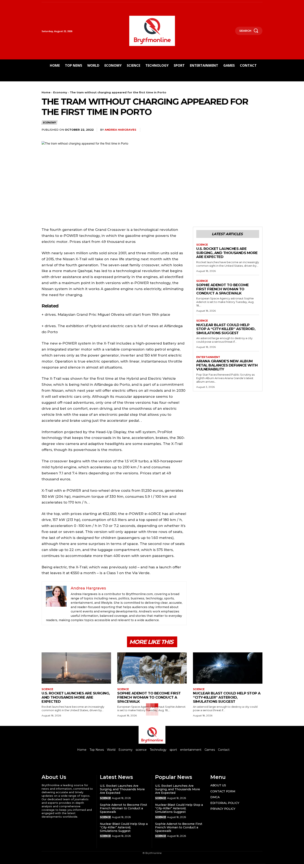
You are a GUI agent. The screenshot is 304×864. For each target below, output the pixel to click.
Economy (60, 92)
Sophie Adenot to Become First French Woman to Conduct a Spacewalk (222, 289)
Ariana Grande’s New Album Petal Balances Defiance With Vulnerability (226, 365)
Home (46, 92)
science (202, 244)
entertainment (208, 357)
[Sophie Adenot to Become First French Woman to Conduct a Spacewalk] (152, 668)
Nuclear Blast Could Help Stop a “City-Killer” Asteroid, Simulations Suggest (225, 329)
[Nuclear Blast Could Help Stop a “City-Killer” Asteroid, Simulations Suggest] (227, 668)
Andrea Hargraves (120, 129)
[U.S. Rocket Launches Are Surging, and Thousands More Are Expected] (76, 668)
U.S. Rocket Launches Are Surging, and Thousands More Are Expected (227, 253)
